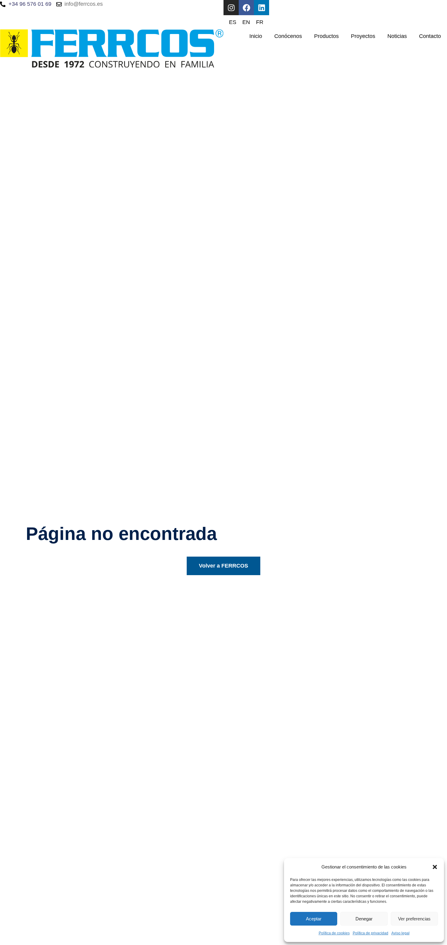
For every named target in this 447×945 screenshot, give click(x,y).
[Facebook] (246, 7)
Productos (326, 36)
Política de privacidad (370, 933)
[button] (435, 867)
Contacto (430, 36)
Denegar (363, 918)
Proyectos (363, 36)
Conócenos (288, 36)
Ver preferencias (414, 918)
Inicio (255, 36)
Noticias (397, 36)
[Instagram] (231, 7)
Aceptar (313, 918)
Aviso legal (400, 933)
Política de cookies (334, 933)
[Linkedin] (261, 7)
